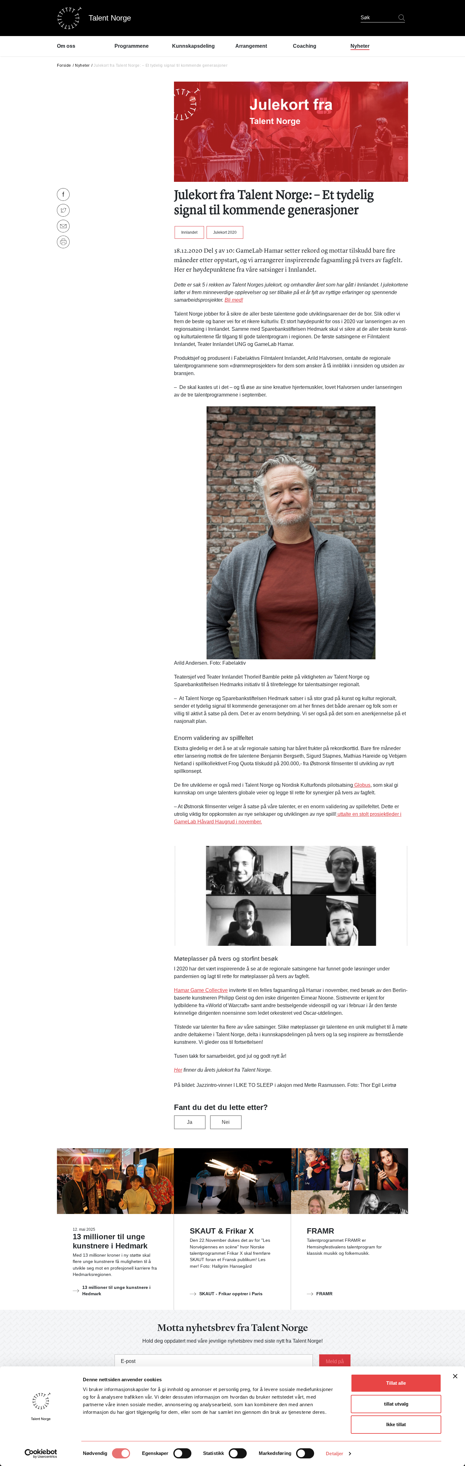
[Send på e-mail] (63, 226)
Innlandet (189, 232)
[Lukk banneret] (455, 1377)
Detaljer (334, 1453)
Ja (189, 1122)
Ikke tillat (396, 1424)
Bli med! (234, 300)
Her (178, 1070)
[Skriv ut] (63, 242)
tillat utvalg (396, 1404)
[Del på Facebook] (63, 194)
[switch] (182, 1453)
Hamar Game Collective (201, 990)
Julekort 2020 (225, 232)
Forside (64, 65)
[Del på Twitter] (63, 210)
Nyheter (82, 65)
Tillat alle (396, 1383)
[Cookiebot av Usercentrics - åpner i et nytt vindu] (41, 1453)
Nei (226, 1122)
